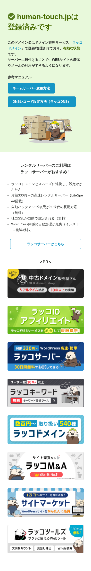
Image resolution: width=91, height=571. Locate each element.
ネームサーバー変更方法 (31, 88)
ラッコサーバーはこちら (45, 244)
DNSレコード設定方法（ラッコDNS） (42, 101)
